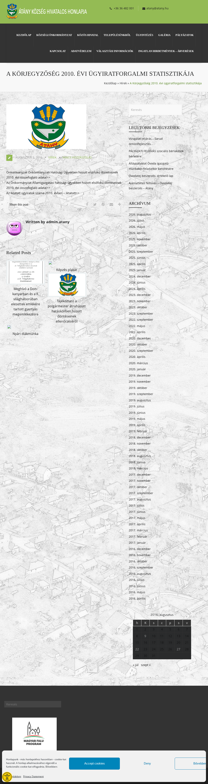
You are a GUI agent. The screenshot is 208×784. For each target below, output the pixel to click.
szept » (146, 665)
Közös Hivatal (88, 35)
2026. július (136, 220)
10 (154, 636)
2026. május (137, 227)
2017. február (138, 536)
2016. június (137, 586)
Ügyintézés (144, 35)
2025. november (140, 239)
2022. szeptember (141, 320)
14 (187, 636)
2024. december (140, 276)
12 (170, 636)
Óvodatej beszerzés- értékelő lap (151, 176)
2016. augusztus (140, 574)
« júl (136, 665)
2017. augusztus (140, 499)
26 (170, 649)
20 (178, 642)
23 (145, 649)
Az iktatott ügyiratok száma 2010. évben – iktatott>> (42, 193)
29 (137, 656)
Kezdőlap (23, 35)
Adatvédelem (13, 776)
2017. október (138, 487)
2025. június (137, 258)
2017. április (137, 524)
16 (145, 642)
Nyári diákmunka (25, 333)
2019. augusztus (140, 400)
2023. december (140, 295)
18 (162, 642)
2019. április (137, 425)
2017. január (137, 543)
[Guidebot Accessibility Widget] (7, 777)
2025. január (137, 270)
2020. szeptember (141, 351)
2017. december (140, 474)
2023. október (138, 307)
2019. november (140, 381)
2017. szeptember (141, 493)
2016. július (136, 580)
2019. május (137, 419)
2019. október (138, 388)
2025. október (138, 245)
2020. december (140, 338)
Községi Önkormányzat (54, 35)
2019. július (136, 406)
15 (137, 642)
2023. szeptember (141, 313)
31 (154, 656)
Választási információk (114, 51)
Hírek (123, 83)
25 (162, 649)
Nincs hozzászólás (77, 157)
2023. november (140, 301)
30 (145, 656)
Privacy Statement (33, 776)
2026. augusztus (140, 214)
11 (162, 636)
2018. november (140, 443)
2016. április (137, 598)
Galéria (164, 35)
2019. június (137, 413)
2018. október (138, 450)
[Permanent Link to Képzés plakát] (50, 264)
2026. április (137, 233)
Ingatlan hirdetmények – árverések (166, 51)
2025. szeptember (141, 251)
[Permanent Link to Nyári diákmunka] (9, 328)
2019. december (140, 375)
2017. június (137, 512)
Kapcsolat (58, 51)
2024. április (137, 289)
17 (154, 642)
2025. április (137, 264)
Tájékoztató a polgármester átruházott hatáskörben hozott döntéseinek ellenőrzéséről (67, 311)
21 (187, 642)
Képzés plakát (66, 269)
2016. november (140, 555)
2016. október (138, 561)
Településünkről (117, 35)
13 (178, 636)
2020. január (137, 369)
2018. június (137, 462)
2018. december (140, 437)
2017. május (137, 518)
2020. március (138, 363)
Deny (147, 763)
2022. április (137, 332)
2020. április (137, 357)
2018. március (138, 468)
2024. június (137, 282)
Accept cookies (94, 763)
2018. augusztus (140, 456)
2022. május (137, 326)
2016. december (140, 549)
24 (154, 649)
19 (170, 642)
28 (187, 649)
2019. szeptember (141, 394)
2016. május (137, 592)
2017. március (138, 530)
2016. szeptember (141, 567)
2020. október (138, 344)
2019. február (138, 431)
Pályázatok (185, 35)
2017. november (140, 481)
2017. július (136, 505)
